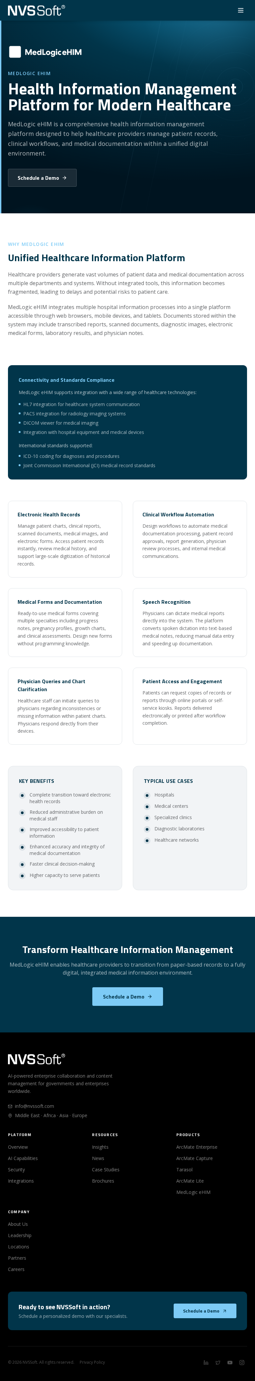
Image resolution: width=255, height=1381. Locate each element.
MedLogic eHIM (193, 1192)
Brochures (103, 1181)
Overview (18, 1147)
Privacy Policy (92, 1362)
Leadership (20, 1235)
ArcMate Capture (194, 1158)
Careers (16, 1269)
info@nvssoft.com (34, 1106)
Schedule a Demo (38, 178)
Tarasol (184, 1169)
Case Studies (106, 1169)
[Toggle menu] (240, 10)
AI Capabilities (23, 1158)
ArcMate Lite (190, 1181)
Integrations (21, 1181)
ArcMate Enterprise (196, 1147)
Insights (100, 1147)
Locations (18, 1246)
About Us (18, 1224)
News (98, 1158)
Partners (17, 1258)
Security (16, 1169)
